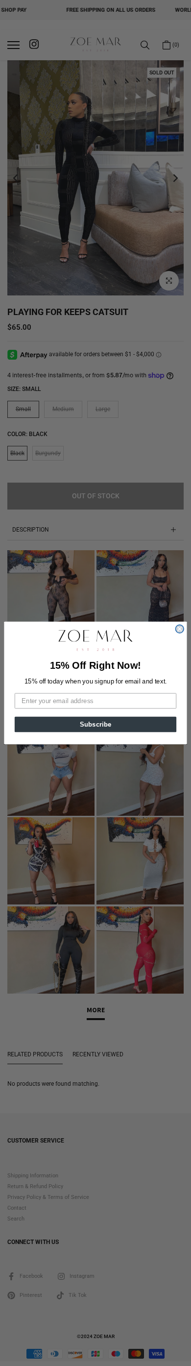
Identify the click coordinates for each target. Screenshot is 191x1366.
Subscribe (96, 724)
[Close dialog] (179, 629)
